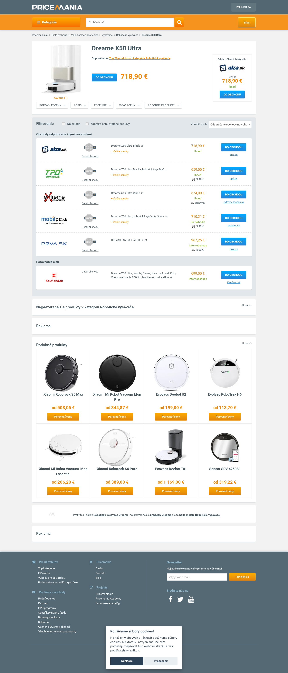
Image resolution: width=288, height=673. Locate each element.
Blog (247, 22)
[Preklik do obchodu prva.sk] (54, 243)
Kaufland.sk (233, 282)
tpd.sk (233, 178)
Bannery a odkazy (49, 617)
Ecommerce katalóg (108, 603)
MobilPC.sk (233, 225)
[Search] (179, 22)
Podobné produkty (161, 105)
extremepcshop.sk (234, 202)
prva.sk (234, 249)
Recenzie (100, 105)
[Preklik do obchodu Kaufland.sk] (54, 277)
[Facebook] (171, 601)
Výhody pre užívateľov (51, 577)
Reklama (43, 622)
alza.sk (234, 154)
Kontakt (100, 573)
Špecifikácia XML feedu (52, 612)
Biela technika (59, 35)
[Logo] (232, 67)
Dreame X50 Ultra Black (125, 145)
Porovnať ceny (50, 105)
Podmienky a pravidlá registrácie (58, 582)
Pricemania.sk (40, 35)
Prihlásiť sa (243, 7)
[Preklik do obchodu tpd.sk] (54, 173)
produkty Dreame (160, 514)
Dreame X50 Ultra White (125, 192)
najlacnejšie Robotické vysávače (199, 514)
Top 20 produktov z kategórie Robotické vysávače (139, 58)
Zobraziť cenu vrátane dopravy (110, 124)
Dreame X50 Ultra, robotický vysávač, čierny (138, 216)
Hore (245, 305)
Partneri (43, 603)
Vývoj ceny (127, 105)
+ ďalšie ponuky (120, 151)
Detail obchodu (90, 156)
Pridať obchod (46, 598)
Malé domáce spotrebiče (84, 35)
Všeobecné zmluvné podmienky (57, 631)
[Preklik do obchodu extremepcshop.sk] (54, 196)
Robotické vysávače (127, 35)
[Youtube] (191, 601)
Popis (78, 105)
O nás (99, 568)
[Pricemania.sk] (57, 7)
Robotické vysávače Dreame (111, 514)
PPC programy (47, 607)
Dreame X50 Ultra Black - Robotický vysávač (138, 169)
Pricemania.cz (104, 593)
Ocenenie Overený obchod (54, 626)
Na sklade (73, 124)
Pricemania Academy (108, 598)
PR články (44, 573)
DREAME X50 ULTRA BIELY (127, 240)
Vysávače (107, 35)
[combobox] (230, 124)
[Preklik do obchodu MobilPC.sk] (54, 220)
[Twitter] (180, 601)
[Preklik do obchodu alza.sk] (54, 149)
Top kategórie (46, 568)
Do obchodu (232, 94)
